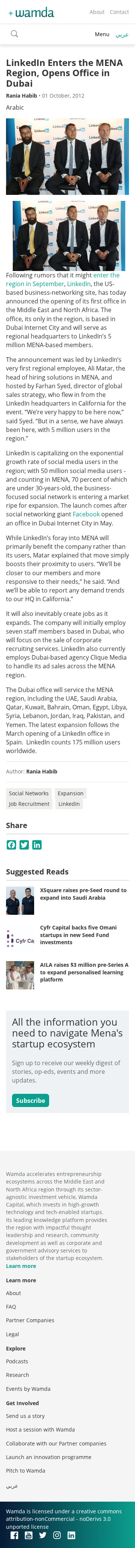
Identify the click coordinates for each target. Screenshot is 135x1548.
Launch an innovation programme (49, 1457)
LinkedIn (79, 284)
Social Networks (29, 793)
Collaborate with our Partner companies (56, 1443)
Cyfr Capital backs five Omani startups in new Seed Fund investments (78, 935)
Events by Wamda (28, 1388)
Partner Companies (30, 1320)
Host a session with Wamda (40, 1429)
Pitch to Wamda (25, 1470)
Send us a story (25, 1415)
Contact (119, 11)
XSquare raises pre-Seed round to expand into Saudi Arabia (83, 894)
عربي (122, 34)
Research (17, 1374)
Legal (12, 1334)
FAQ (11, 1306)
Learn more (21, 1265)
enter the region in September (63, 279)
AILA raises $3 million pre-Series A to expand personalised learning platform (84, 972)
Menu (102, 34)
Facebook (86, 514)
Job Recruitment (29, 803)
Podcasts (17, 1361)
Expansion (71, 793)
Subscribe (30, 1100)
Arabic (15, 107)
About (97, 11)
